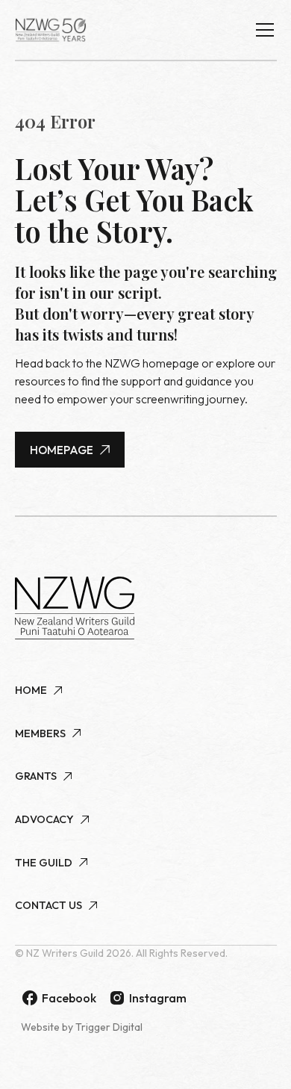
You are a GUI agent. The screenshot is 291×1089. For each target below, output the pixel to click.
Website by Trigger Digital (82, 1027)
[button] (262, 30)
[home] (51, 30)
